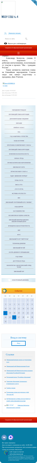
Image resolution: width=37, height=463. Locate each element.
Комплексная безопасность (19, 154)
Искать (26, 38)
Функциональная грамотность (19, 226)
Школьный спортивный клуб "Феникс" (19, 202)
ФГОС (19, 234)
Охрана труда (19, 158)
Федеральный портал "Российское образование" (18, 377)
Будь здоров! (19, 206)
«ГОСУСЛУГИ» (19, 189)
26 (14, 317)
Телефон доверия (10, 388)
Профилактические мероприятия (19, 162)
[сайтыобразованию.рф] (34, 3)
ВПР (19, 230)
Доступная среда (19, 261)
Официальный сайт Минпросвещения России (17, 366)
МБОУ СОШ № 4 (10, 17)
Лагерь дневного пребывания (19, 252)
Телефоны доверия (19, 243)
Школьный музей (19, 248)
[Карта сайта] (5, 33)
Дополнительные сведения (19, 119)
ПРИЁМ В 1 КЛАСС (19, 127)
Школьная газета (19, 167)
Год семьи (19, 256)
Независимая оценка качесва (19, 215)
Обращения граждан (19, 110)
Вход (18, 343)
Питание (19, 123)
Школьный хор (19, 271)
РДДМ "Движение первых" (19, 176)
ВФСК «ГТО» (19, 184)
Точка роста (19, 180)
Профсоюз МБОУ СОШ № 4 (19, 171)
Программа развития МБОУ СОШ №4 (19, 145)
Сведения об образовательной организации (18, 48)
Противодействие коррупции (19, 114)
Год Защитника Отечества (19, 136)
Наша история (19, 141)
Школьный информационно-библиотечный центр (19, 220)
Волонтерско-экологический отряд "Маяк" (19, 266)
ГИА (19, 132)
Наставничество (19, 211)
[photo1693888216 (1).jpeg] (10, 85)
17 (5, 313)
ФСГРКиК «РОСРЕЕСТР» (19, 193)
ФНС (19, 198)
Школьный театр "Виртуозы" (19, 239)
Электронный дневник (20, 280)
